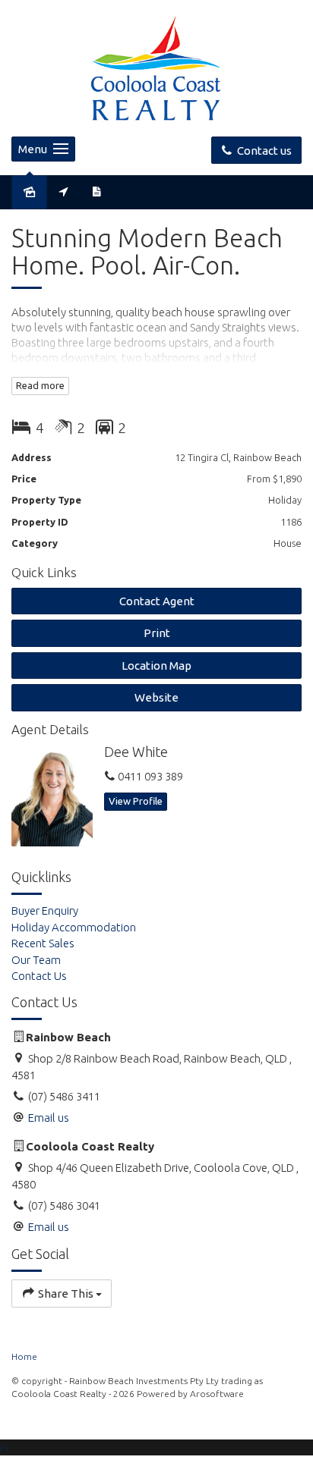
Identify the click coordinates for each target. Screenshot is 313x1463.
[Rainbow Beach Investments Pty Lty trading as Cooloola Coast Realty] (156, 67)
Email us (48, 1117)
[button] (156, 633)
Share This (66, 1293)
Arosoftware (217, 1394)
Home (24, 1356)
